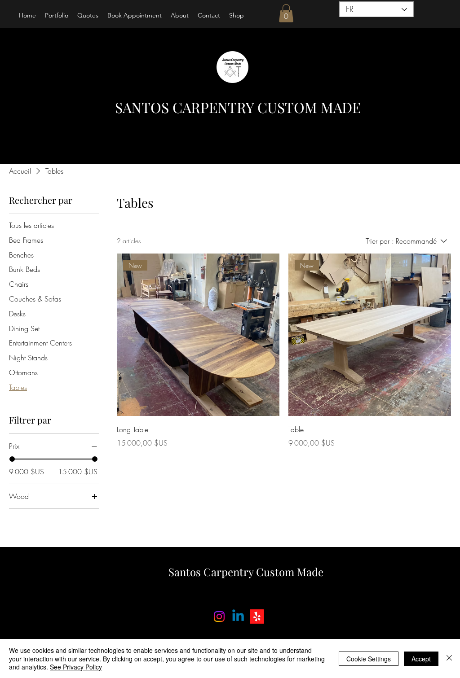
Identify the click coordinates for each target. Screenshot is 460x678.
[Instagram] (219, 616)
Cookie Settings (368, 658)
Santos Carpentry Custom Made (245, 571)
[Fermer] (449, 658)
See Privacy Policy (76, 666)
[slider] (12, 459)
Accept (421, 658)
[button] (286, 13)
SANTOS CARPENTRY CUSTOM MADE (238, 107)
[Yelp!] (257, 616)
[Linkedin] (238, 616)
